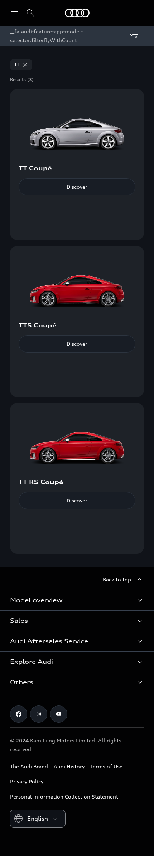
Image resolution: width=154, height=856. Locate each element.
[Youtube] (58, 714)
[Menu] (16, 13)
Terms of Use (106, 766)
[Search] (30, 13)
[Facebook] (18, 714)
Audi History (69, 766)
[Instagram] (38, 714)
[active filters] (134, 36)
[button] (77, 600)
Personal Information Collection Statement (64, 796)
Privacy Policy (26, 781)
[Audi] (77, 13)
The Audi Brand (29, 766)
